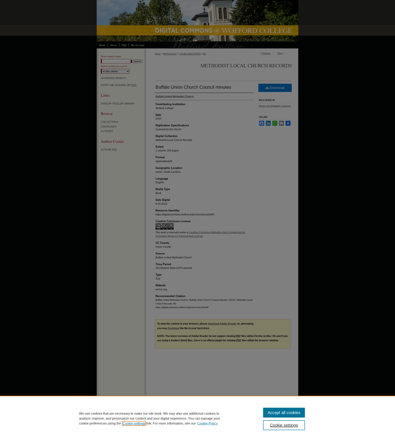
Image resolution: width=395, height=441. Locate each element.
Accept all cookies (284, 412)
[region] (197, 418)
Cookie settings (134, 423)
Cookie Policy (207, 423)
